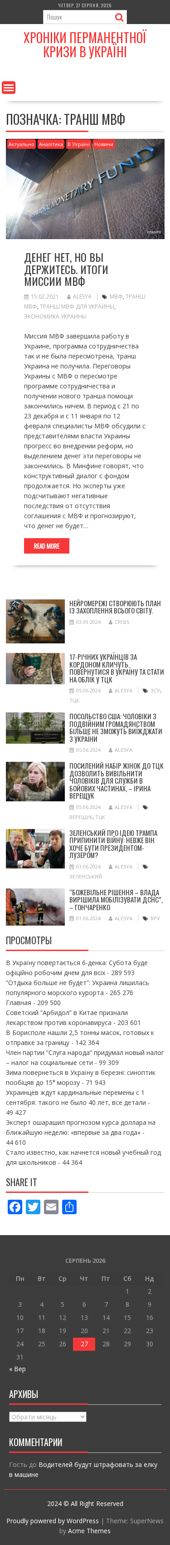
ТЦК (74, 700)
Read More (46, 545)
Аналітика (51, 144)
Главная (18, 1002)
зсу (155, 690)
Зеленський (85, 876)
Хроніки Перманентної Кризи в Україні (85, 44)
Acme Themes (89, 1530)
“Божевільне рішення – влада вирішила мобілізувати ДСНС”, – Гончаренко (116, 899)
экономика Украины (55, 316)
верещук (80, 817)
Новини (103, 144)
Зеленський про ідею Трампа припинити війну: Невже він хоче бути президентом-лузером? (113, 844)
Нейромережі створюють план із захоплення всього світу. (115, 607)
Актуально (21, 144)
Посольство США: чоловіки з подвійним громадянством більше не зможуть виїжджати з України (115, 727)
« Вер (17, 1368)
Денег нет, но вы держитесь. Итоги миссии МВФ (66, 269)
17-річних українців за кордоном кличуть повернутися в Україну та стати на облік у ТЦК (116, 668)
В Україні (79, 144)
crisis (122, 621)
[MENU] (8, 87)
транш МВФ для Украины (77, 306)
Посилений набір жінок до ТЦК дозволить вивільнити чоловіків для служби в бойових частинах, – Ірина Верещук (116, 780)
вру (155, 918)
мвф (116, 296)
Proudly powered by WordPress (52, 1520)
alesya (82, 296)
